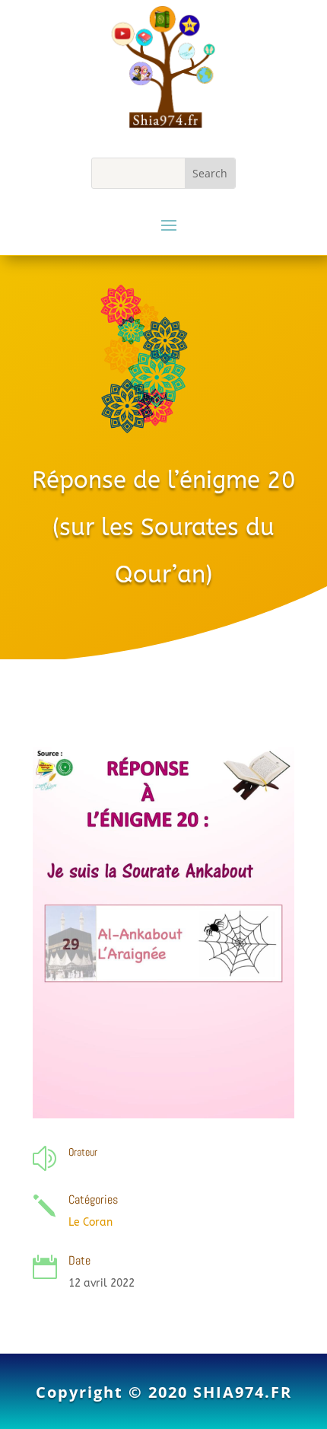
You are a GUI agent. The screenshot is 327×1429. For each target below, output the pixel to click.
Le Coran (90, 1222)
